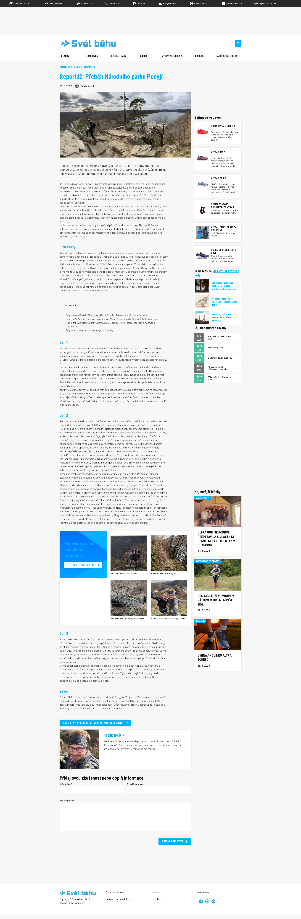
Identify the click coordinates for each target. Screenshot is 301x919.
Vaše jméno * (66, 784)
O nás (155, 892)
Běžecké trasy (118, 56)
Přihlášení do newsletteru (118, 899)
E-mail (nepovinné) (135, 784)
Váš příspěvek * (67, 801)
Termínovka (91, 56)
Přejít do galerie (83, 565)
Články (77, 67)
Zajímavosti (89, 67)
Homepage (65, 67)
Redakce (156, 899)
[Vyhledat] (238, 43)
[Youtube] (213, 901)
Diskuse (199, 56)
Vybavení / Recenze (172, 56)
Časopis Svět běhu (226, 56)
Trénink (142, 56)
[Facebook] (201, 901)
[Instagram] (207, 901)
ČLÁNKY (65, 56)
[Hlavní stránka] (86, 43)
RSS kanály (203, 892)
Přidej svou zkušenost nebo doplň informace (92, 723)
